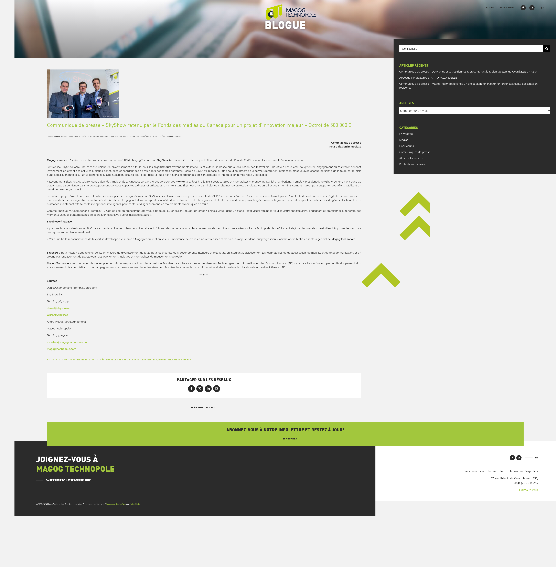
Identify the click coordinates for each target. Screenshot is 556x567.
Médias (403, 139)
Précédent (197, 407)
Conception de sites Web (116, 504)
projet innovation (169, 359)
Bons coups (406, 146)
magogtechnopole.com (61, 348)
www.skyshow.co (57, 314)
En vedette (83, 359)
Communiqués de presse (414, 152)
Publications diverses (412, 164)
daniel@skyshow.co (59, 308)
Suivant (210, 407)
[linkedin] (519, 457)
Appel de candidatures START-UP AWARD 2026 (428, 77)
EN (536, 457)
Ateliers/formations (411, 158)
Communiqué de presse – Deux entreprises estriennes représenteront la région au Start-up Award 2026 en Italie (468, 71)
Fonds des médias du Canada (122, 359)
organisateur (149, 359)
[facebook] (512, 457)
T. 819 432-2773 (528, 490)
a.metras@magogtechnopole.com (68, 342)
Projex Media (134, 504)
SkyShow (186, 359)
